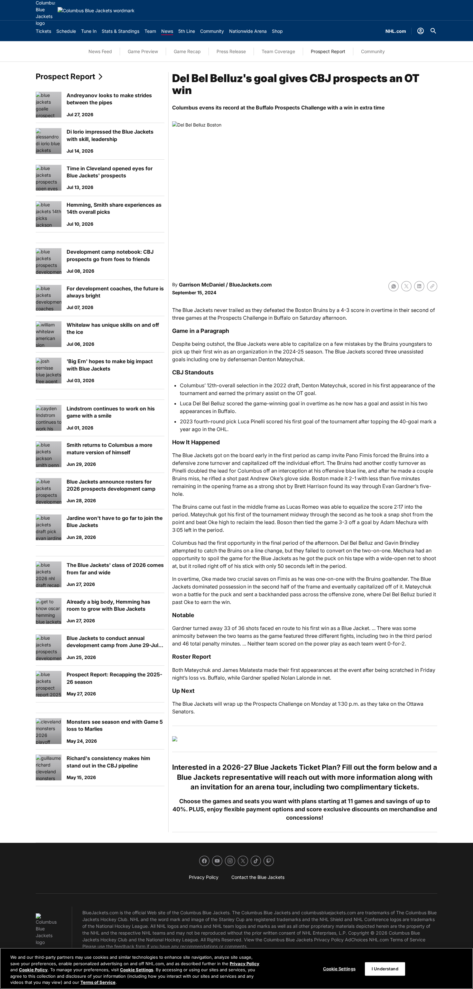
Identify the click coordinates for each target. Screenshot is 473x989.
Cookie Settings (136, 969)
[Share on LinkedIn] (419, 286)
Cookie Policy (33, 969)
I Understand (385, 968)
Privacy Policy (244, 963)
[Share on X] (406, 286)
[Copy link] (432, 286)
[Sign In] (420, 31)
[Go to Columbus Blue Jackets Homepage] (96, 10)
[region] (236, 968)
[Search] (433, 31)
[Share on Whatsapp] (393, 286)
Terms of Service (98, 982)
